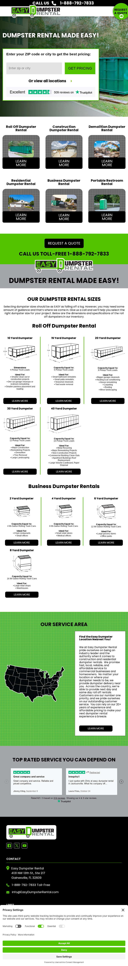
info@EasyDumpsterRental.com (35, 892)
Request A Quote (64, 243)
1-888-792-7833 (88, 253)
